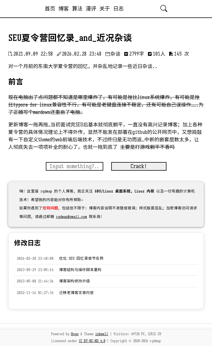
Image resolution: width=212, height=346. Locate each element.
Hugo (75, 334)
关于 (104, 8)
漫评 (91, 8)
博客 (63, 8)
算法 (77, 8)
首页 (50, 8)
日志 (118, 8)
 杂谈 (112, 54)
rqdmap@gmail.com (71, 216)
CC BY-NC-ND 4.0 (92, 341)
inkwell (101, 334)
